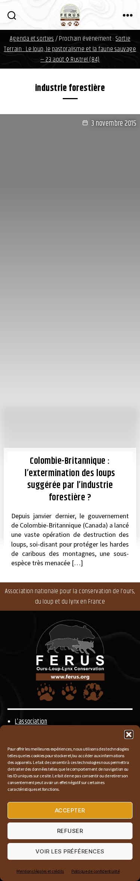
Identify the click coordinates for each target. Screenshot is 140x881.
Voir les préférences (70, 851)
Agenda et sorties (32, 39)
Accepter (70, 810)
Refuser (70, 830)
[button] (129, 734)
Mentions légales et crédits (40, 871)
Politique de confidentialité (95, 871)
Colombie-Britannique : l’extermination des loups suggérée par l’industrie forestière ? (70, 479)
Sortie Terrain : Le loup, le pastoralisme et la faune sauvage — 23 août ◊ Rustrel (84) (70, 49)
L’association (31, 722)
